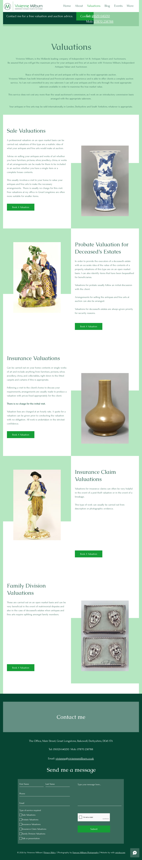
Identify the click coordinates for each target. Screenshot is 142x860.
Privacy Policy (50, 852)
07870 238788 (103, 21)
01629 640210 (101, 16)
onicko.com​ (120, 852)
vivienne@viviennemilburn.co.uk (75, 758)
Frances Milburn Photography (86, 852)
